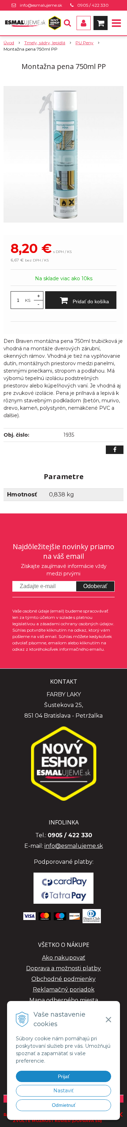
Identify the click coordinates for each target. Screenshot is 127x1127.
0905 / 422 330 (93, 5)
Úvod (9, 42)
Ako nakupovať (63, 957)
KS (27, 300)
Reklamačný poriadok (64, 989)
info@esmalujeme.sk (41, 5)
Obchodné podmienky (63, 979)
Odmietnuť (63, 1105)
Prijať (63, 1076)
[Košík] (100, 23)
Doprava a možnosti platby (63, 968)
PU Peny (84, 42)
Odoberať (95, 586)
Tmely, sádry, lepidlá (44, 42)
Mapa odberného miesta (63, 1000)
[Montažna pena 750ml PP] (63, 154)
